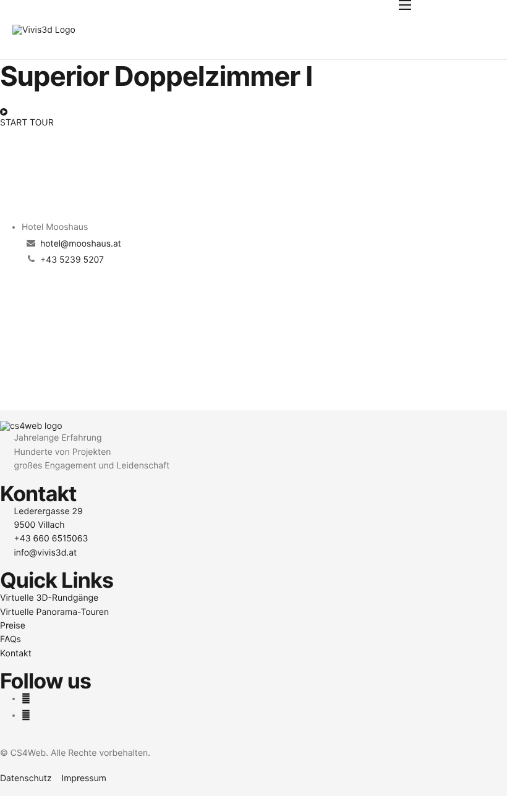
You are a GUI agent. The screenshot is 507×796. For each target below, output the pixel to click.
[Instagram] (26, 715)
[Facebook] (26, 698)
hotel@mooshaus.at (80, 244)
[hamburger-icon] (405, 5)
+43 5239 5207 (72, 260)
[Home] (43, 29)
